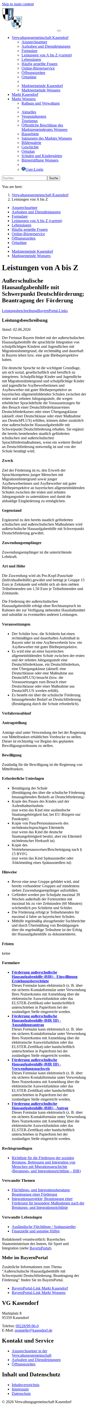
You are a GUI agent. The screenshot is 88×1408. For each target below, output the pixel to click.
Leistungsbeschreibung (19, 311)
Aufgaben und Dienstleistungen (36, 1360)
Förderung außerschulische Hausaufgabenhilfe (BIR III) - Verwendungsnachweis (36, 1064)
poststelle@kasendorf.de (33, 1330)
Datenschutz (21, 1393)
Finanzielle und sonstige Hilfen (36, 1231)
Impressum (20, 1389)
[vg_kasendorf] (29, 29)
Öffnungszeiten (23, 1364)
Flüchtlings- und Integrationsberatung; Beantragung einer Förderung (41, 1192)
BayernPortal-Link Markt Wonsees (39, 1293)
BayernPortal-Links (52, 311)
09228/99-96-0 (27, 1326)
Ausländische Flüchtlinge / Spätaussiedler (44, 1227)
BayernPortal (40, 1248)
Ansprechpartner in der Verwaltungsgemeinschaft (31, 1353)
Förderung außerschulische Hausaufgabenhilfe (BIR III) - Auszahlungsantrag (36, 1020)
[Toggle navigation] (59, 30)
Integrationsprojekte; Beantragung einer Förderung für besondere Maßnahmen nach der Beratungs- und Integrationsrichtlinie (48, 1203)
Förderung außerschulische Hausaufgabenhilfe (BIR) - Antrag (40, 1106)
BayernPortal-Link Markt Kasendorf (40, 1288)
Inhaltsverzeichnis (25, 1385)
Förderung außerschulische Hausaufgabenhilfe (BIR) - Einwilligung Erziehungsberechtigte (44, 976)
